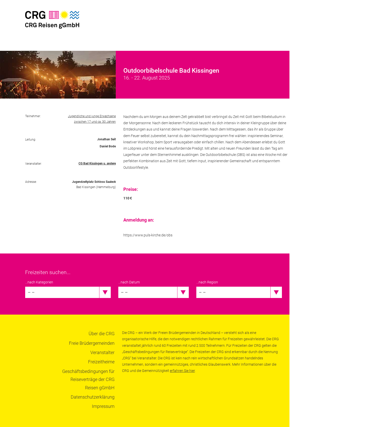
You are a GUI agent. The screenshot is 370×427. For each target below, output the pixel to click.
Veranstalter (102, 352)
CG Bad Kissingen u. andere (97, 163)
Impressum (103, 406)
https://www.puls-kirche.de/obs (147, 235)
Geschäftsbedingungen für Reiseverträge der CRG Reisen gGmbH (88, 379)
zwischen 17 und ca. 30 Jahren (95, 121)
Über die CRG (102, 333)
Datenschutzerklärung (93, 397)
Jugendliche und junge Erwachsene (92, 116)
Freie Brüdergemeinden (92, 343)
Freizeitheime (101, 361)
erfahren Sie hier (182, 371)
